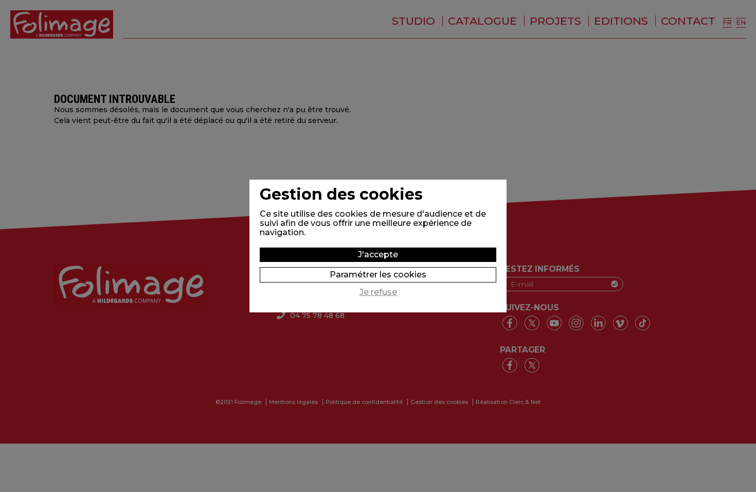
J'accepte (378, 254)
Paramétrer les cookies (378, 274)
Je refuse (378, 292)
